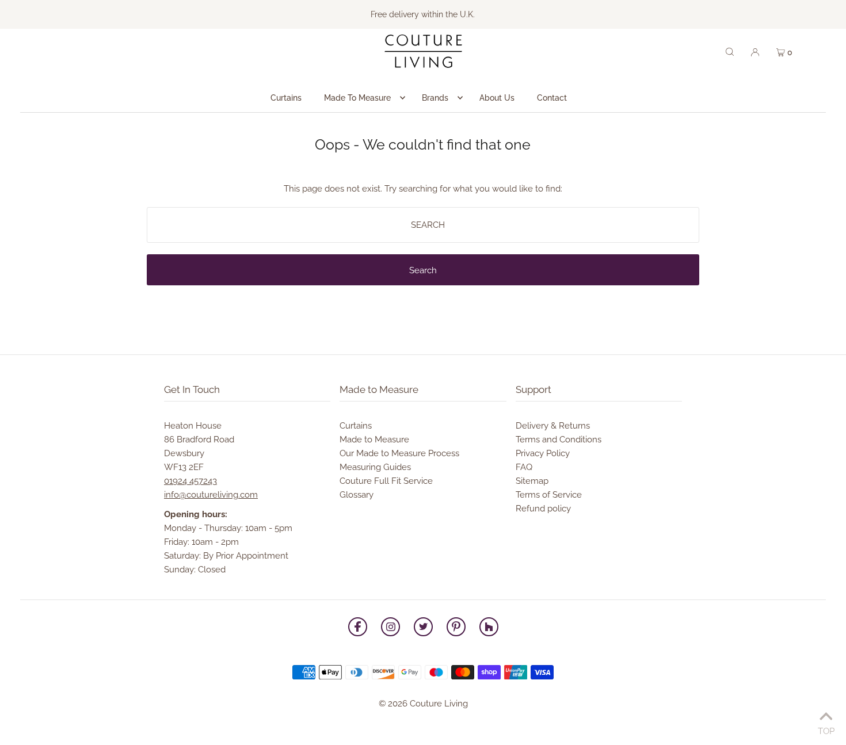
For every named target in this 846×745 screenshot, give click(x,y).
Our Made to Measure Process (399, 453)
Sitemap (532, 481)
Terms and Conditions (558, 439)
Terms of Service (549, 495)
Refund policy (543, 508)
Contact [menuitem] (552, 97)
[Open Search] (729, 51)
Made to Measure (374, 439)
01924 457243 (190, 481)
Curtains (356, 426)
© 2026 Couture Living (423, 703)
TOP (826, 729)
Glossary (357, 495)
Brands (435, 97)
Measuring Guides (375, 467)
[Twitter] (423, 628)
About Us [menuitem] (497, 97)
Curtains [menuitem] (286, 97)
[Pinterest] (456, 628)
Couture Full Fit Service (386, 481)
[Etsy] (488, 628)
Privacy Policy (543, 453)
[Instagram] (390, 628)
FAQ (524, 467)
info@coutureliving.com (211, 495)
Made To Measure (357, 97)
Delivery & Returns (553, 426)
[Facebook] (357, 628)
